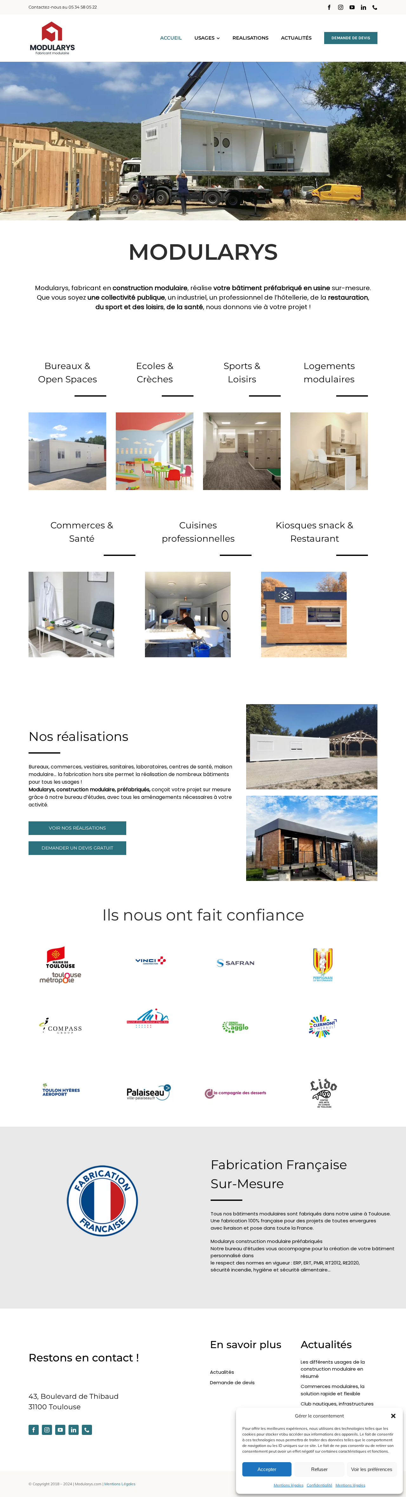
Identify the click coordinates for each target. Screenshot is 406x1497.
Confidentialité (319, 1485)
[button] (393, 1416)
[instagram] (340, 7)
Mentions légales (289, 1485)
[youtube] (352, 7)
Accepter (267, 1469)
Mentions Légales (119, 1483)
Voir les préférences (371, 1469)
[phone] (374, 7)
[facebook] (329, 7)
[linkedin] (363, 7)
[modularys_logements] (329, 415)
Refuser (319, 1469)
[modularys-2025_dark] (52, 24)
